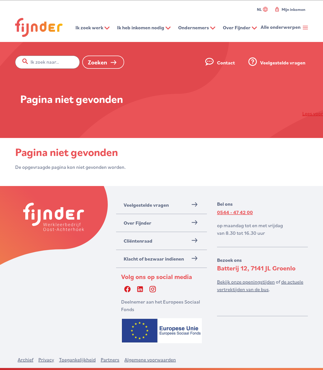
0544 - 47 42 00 (235, 212)
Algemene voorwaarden (150, 359)
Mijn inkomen (293, 9)
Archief (25, 359)
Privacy (46, 359)
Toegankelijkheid (77, 359)
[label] (312, 113)
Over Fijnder (237, 27)
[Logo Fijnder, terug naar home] (39, 27)
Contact (226, 62)
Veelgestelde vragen (282, 62)
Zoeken (97, 62)
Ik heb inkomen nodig (140, 27)
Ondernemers (193, 27)
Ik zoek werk (89, 27)
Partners (110, 359)
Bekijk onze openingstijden (246, 282)
